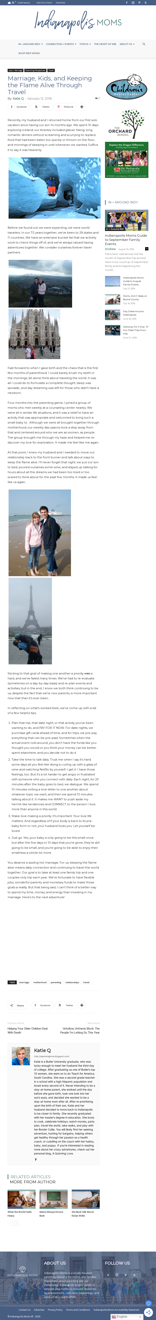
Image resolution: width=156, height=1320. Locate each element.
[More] (82, 107)
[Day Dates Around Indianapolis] (112, 315)
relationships (72, 982)
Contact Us (24, 1309)
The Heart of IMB (105, 44)
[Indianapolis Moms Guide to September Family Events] (126, 220)
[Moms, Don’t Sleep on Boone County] (112, 299)
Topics (84, 44)
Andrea (110, 249)
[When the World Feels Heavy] (22, 1199)
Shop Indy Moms (29, 53)
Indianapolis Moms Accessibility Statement (116, 1309)
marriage (24, 982)
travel (86, 982)
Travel (51, 70)
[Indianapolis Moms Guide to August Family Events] (112, 281)
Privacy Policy (55, 1309)
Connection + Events (60, 44)
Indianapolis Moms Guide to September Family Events (126, 240)
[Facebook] (127, 2)
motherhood (40, 982)
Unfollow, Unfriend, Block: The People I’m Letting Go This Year (80, 1030)
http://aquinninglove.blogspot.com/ (51, 1056)
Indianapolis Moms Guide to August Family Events (133, 281)
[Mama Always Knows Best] (54, 1199)
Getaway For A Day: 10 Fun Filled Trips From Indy (135, 330)
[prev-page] (10, 1223)
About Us (126, 44)
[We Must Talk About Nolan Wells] (86, 1199)
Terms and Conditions (78, 1309)
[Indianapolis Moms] (78, 22)
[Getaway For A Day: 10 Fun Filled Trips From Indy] (112, 330)
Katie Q (18, 98)
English (121, 1316)
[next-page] (16, 1223)
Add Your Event (44, 2)
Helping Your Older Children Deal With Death (28, 1030)
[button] (143, 44)
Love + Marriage (15, 70)
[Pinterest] (139, 2)
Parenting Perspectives (35, 70)
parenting (56, 982)
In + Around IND (115, 229)
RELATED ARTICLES (31, 1176)
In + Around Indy (29, 44)
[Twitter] (145, 2)
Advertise (60, 2)
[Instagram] (133, 2)
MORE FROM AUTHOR (33, 1182)
